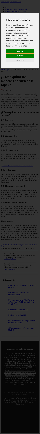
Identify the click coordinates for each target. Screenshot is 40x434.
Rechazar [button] (20, 56)
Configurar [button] (20, 60)
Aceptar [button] (20, 51)
